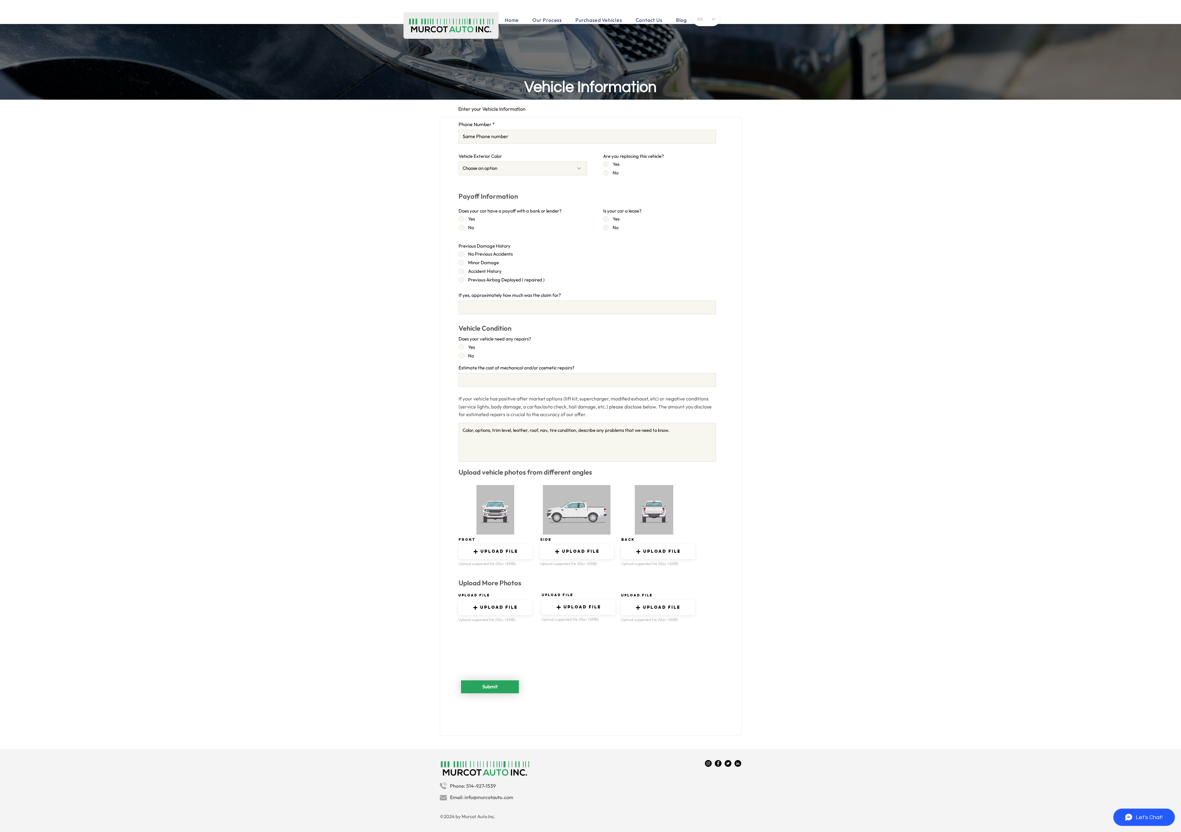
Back (627, 539)
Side (545, 539)
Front (467, 539)
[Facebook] (718, 763)
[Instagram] (708, 763)
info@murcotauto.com (488, 797)
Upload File (474, 595)
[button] (495, 551)
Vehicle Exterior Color (480, 156)
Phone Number (475, 124)
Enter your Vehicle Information (492, 109)
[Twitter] (728, 763)
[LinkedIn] (737, 763)
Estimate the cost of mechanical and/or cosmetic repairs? (517, 367)
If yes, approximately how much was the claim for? (510, 295)
